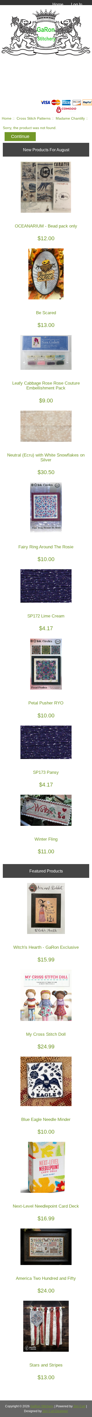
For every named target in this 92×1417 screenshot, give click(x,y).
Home (57, 4)
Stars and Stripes (46, 1365)
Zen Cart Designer (55, 1411)
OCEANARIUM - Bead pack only (46, 226)
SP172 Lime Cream (45, 616)
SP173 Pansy (46, 772)
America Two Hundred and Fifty (46, 1278)
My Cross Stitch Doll (46, 1034)
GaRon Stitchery (41, 1406)
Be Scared (46, 312)
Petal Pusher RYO (45, 703)
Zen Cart (79, 1406)
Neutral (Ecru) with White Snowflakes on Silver (46, 457)
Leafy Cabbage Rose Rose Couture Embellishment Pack (46, 385)
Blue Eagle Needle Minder (46, 1119)
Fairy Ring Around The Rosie (45, 547)
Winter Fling (45, 839)
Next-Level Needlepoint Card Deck (46, 1206)
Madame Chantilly (70, 118)
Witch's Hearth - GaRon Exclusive (46, 947)
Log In (76, 4)
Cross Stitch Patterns (34, 118)
